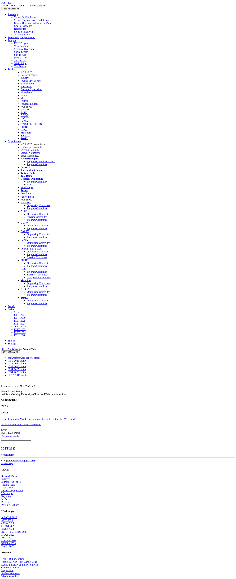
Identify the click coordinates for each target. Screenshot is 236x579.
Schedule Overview (24, 49)
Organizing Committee (32, 147)
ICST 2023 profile (11, 352)
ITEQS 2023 (7, 534)
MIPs (23, 98)
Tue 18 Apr (20, 60)
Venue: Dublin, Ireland (25, 17)
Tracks (11, 69)
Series (17, 312)
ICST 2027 (20, 315)
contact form (7, 454)
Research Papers (29, 75)
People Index (27, 196)
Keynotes (25, 95)
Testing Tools (27, 83)
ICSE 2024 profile (17, 363)
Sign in (11, 340)
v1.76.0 (31, 460)
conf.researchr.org (16, 460)
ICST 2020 (20, 335)
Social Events (21, 51)
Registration (20, 28)
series (17, 349)
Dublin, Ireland (38, 5)
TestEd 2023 (7, 546)
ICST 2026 (20, 318)
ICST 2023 (7, 349)
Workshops (26, 92)
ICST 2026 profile (17, 372)
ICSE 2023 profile (17, 360)
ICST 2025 (20, 320)
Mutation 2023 (8, 540)
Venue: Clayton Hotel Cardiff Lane (32, 20)
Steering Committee (31, 150)
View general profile (10, 436)
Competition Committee (39, 277)
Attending (13, 14)
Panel (30, 184)
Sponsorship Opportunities (21, 37)
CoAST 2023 (8, 526)
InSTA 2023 (7, 529)
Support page (7, 463)
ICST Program (21, 43)
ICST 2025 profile (17, 369)
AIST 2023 (7, 520)
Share (4, 430)
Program (12, 40)
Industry (25, 77)
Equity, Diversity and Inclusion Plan (32, 23)
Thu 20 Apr (20, 66)
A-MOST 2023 (9, 517)
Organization (14, 141)
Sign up (12, 343)
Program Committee (37, 164)
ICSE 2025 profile (17, 366)
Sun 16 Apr (20, 54)
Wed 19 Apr (20, 63)
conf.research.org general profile (24, 357)
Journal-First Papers (31, 80)
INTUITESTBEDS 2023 (14, 531)
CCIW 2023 (7, 523)
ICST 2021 (20, 332)
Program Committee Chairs (41, 161)
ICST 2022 (20, 329)
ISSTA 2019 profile (18, 375)
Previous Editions (29, 103)
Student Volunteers (23, 31)
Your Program (21, 46)
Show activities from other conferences (21, 424)
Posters (24, 101)
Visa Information (22, 34)
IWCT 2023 (7, 537)
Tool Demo (26, 86)
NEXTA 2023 (8, 543)
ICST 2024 (20, 323)
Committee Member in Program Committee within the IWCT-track (42, 419)
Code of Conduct (23, 26)
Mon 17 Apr (20, 57)
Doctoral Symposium (31, 89)
